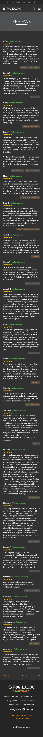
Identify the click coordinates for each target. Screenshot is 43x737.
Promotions (17, 696)
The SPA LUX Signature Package (30, 197)
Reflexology (35, 256)
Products (34, 696)
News (15, 700)
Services (6, 696)
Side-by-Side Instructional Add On (29, 67)
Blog (9, 700)
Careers (31, 700)
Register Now (28, 704)
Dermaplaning (34, 97)
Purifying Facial (34, 643)
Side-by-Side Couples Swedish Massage (28, 229)
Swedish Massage (33, 497)
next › (39, 675)
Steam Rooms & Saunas (32, 170)
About (26, 696)
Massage (36, 443)
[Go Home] (12, 8)
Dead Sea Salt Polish (17, 170)
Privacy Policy (15, 709)
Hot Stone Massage (33, 668)
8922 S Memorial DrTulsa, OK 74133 (21, 717)
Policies (23, 700)
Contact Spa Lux (14, 704)
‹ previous (5, 675)
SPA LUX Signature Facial (31, 590)
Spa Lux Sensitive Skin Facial (30, 126)
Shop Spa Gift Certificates (21, 2)
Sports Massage (34, 571)
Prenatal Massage (33, 353)
